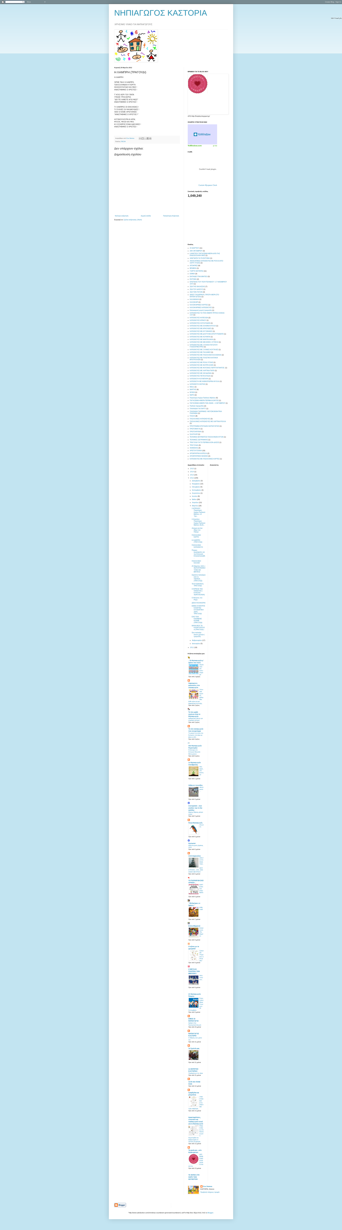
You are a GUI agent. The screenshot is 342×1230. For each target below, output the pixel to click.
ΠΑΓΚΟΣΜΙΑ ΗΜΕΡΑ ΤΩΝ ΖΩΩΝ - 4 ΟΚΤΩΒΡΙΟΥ (207, 403)
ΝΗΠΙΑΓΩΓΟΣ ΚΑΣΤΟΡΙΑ (160, 12)
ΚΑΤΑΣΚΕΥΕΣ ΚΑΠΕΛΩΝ (199, 318)
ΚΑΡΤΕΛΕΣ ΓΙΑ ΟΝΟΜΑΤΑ (201, 888)
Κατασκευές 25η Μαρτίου (201, 932)
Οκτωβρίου (196, 487)
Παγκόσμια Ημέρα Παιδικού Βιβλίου (202, 398)
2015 (192, 469)
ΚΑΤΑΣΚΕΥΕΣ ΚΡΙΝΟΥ (198, 320)
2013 (192, 475)
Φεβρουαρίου (197, 640)
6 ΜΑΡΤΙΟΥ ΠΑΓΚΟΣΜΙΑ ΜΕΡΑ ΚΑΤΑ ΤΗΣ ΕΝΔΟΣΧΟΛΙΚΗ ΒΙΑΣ (205, 254)
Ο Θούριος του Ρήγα (197, 599)
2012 (192, 478)
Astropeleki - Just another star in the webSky (195, 808)
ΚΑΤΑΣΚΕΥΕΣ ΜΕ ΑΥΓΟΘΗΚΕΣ (201, 331)
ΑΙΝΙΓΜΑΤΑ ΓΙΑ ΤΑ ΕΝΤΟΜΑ (200, 258)
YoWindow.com (195, 146)
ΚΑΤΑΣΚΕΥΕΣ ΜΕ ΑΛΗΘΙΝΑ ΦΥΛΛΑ (203, 326)
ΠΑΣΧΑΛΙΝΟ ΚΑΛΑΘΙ (196, 562)
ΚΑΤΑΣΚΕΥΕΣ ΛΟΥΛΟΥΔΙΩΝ (200, 323)
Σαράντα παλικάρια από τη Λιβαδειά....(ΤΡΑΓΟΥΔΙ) (198, 578)
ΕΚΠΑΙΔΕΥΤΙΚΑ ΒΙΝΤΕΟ (198, 276)
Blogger (210, 1213)
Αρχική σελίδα (146, 216)
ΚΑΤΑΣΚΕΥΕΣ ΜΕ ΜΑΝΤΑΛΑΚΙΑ (201, 339)
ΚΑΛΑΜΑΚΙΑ (194, 299)
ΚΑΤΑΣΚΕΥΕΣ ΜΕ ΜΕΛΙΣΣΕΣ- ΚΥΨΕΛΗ (204, 342)
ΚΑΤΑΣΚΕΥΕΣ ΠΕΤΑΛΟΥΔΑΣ (200, 376)
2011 (192, 647)
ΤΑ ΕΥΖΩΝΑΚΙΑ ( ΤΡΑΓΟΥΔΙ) (198, 585)
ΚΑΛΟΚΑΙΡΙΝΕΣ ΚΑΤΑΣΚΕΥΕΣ (201, 307)
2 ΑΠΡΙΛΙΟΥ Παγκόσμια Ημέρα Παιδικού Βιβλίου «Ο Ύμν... (198, 512)
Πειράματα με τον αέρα (195, 1073)
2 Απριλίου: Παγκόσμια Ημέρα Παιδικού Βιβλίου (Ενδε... (198, 522)
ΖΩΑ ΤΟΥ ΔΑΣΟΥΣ (196, 289)
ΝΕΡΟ (192, 395)
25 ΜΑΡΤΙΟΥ (194, 248)
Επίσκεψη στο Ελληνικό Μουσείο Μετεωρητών (194, 752)
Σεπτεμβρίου (196, 490)
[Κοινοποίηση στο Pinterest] (150, 138)
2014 (192, 472)
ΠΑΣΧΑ (123, 141)
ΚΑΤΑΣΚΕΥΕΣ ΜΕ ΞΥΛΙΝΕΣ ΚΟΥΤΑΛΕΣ (204, 350)
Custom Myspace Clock (208, 185)
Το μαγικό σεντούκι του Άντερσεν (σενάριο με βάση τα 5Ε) (195, 735)
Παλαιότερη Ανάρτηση (171, 216)
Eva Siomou (207, 1186)
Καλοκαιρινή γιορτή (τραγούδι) (201, 310)
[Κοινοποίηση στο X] (145, 138)
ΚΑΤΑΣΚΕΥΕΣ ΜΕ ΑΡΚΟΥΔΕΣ (200, 328)
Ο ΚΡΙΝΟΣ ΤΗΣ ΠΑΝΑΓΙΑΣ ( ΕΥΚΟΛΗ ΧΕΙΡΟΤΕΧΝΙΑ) (198, 592)
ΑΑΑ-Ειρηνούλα (194, 856)
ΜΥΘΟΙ (192, 392)
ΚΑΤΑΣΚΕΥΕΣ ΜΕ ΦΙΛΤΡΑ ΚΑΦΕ (201, 365)
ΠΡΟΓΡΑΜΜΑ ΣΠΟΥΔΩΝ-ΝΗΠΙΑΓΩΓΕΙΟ (204, 426)
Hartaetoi (191, 843)
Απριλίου (195, 502)
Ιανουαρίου (196, 644)
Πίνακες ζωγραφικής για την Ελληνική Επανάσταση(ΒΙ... (198, 554)
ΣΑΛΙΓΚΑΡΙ (194, 434)
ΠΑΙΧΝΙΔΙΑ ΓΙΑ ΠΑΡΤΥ (198, 409)
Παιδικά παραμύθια (197, 406)
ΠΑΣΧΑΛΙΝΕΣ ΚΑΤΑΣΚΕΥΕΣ (200, 419)
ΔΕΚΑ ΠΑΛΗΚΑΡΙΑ (198, 603)
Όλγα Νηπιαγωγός (195, 823)
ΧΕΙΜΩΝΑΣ (194, 448)
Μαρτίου (195, 506)
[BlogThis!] (142, 138)
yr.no (215, 146)
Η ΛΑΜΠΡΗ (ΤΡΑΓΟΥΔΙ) (197, 541)
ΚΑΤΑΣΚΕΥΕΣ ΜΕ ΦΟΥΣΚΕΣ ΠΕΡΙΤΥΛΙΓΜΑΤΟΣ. (207, 368)
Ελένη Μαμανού (194, 926)
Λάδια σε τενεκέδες (195, 785)
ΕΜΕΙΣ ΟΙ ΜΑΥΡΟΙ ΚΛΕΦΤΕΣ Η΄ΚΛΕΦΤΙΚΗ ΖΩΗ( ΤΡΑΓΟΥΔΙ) (198, 610)
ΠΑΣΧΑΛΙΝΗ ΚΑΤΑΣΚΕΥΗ (197, 546)
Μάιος (192, 387)
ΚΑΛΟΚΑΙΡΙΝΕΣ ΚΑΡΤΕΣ (199, 305)
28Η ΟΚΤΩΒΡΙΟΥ (196, 251)
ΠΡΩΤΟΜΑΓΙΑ (195, 429)
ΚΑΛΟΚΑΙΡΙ (194, 302)
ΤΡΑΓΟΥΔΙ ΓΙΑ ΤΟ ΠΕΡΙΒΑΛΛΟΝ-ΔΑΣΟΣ (204, 442)
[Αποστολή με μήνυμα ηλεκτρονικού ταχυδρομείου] (140, 138)
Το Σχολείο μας (193, 1048)
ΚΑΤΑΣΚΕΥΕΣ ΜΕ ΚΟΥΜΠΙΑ (200, 337)
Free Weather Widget (202, 134)
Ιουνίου (195, 496)
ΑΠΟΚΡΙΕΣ (194, 265)
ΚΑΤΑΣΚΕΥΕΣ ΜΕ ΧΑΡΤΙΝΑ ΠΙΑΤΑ (202, 370)
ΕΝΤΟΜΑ (193, 279)
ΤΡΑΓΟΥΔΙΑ (194, 445)
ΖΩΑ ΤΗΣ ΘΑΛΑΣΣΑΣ (197, 286)
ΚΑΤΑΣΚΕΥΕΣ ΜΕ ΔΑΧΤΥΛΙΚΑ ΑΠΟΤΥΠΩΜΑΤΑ (207, 334)
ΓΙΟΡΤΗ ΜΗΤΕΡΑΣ (196, 271)
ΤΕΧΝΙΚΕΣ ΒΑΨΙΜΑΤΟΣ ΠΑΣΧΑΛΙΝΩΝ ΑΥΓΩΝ (207, 437)
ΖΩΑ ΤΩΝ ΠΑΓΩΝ (196, 292)
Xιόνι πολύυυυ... (201, 977)
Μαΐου (194, 499)
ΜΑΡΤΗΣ (193, 389)
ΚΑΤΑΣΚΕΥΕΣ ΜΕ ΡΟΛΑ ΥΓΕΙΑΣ (201, 362)
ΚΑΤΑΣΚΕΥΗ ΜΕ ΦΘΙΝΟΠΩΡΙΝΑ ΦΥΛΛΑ (204, 381)
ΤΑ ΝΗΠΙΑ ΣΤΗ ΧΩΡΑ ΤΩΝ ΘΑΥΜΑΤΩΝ (193, 1177)
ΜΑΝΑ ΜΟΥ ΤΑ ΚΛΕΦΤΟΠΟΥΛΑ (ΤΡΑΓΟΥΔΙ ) (198, 627)
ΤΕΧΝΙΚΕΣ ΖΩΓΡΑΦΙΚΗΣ (199, 440)
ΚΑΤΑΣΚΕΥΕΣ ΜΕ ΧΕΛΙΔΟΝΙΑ (200, 373)
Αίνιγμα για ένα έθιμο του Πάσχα (197, 530)
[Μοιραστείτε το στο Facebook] (147, 138)
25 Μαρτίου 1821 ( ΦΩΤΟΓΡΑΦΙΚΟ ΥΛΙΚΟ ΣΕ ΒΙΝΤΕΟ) (198, 569)
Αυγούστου (196, 493)
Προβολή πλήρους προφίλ (209, 1192)
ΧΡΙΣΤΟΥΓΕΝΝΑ (196, 450)
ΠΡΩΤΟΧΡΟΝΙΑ (195, 432)
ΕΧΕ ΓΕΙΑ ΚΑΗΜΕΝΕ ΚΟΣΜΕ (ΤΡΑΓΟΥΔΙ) (197, 619)
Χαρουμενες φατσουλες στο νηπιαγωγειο (194, 685)
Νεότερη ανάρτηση (121, 216)
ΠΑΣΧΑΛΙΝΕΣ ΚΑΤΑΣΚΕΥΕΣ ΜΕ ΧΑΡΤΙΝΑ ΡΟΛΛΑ (208, 421)
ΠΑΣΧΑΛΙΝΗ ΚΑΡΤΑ (196, 536)
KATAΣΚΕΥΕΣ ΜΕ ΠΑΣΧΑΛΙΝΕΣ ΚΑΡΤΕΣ (204, 459)
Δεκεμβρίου (196, 481)
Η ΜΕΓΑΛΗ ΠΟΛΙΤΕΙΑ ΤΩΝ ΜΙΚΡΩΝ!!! (194, 971)
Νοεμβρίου (196, 484)
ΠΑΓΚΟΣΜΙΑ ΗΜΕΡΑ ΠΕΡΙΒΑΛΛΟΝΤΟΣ (204, 400)
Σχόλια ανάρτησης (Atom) (133, 220)
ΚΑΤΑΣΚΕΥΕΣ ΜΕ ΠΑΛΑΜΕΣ (200, 352)
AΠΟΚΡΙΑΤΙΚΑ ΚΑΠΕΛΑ (198, 453)
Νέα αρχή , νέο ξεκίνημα (201, 770)
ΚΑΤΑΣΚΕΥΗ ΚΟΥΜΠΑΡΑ (199, 379)
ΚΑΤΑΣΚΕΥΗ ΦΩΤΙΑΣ (197, 384)
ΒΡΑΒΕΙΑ (193, 268)
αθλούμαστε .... (201, 789)
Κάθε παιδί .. (201, 909)
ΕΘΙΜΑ (192, 274)
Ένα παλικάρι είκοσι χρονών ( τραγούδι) (198, 634)
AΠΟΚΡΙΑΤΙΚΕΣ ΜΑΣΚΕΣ (199, 456)
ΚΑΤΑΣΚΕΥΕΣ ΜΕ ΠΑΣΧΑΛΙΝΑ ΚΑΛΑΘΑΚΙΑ (205, 355)
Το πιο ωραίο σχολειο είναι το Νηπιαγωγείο (194, 714)
